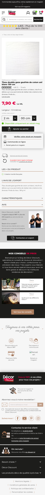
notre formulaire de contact (29, 438)
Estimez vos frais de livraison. (19, 156)
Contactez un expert (24, 238)
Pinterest (31, 418)
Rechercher (38, 19)
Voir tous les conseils (23, 312)
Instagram (38, 418)
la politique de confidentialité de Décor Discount (23, 411)
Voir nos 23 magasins (22, 6)
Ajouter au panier (21, 129)
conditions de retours (25, 161)
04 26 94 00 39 (28, 431)
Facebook (17, 418)
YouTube (24, 418)
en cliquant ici (30, 452)
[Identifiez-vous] (28, 12)
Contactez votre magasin (20, 441)
